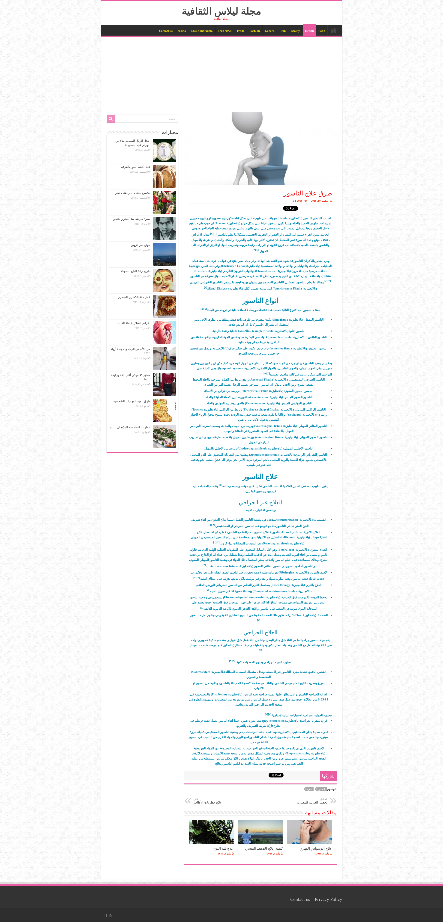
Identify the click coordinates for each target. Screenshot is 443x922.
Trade (240, 31)
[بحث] (111, 119)
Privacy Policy (328, 899)
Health (309, 31)
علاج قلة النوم (224, 848)
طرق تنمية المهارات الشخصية (131, 401)
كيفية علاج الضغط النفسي (264, 848)
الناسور (322, 789)
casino (182, 31)
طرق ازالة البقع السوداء (135, 271)
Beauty (295, 31)
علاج (309, 789)
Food (321, 31)
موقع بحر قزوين (140, 245)
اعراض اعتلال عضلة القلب (133, 323)
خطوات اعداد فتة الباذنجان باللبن (129, 427)
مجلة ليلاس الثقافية (221, 11)
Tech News (224, 31)
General (270, 31)
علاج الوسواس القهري (316, 848)
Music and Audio (202, 31)
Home (334, 30)
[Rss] (110, 915)
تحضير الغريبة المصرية (312, 801)
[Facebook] (106, 915)
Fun (283, 31)
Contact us (166, 31)
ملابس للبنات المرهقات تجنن (132, 193)
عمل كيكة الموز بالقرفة (135, 166)
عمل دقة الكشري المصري (134, 297)
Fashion (254, 31)
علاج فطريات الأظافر (208, 801)
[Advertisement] (221, 72)
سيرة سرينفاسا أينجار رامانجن (131, 219)
